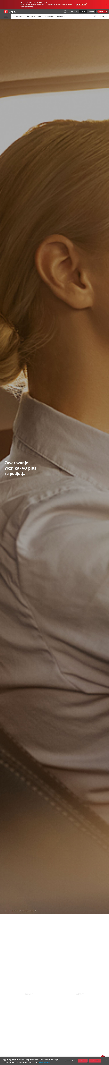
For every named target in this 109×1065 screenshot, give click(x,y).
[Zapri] (106, 1061)
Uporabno (61, 16)
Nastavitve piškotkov (71, 1060)
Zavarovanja (18, 16)
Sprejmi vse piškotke (95, 1060)
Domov (7, 911)
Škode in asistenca (34, 16)
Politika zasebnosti (44, 1062)
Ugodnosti (49, 16)
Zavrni (82, 1060)
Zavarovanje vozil (15, 911)
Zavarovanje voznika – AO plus (29, 911)
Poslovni (91, 11)
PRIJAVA (104, 17)
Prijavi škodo (81, 4)
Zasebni (83, 11)
